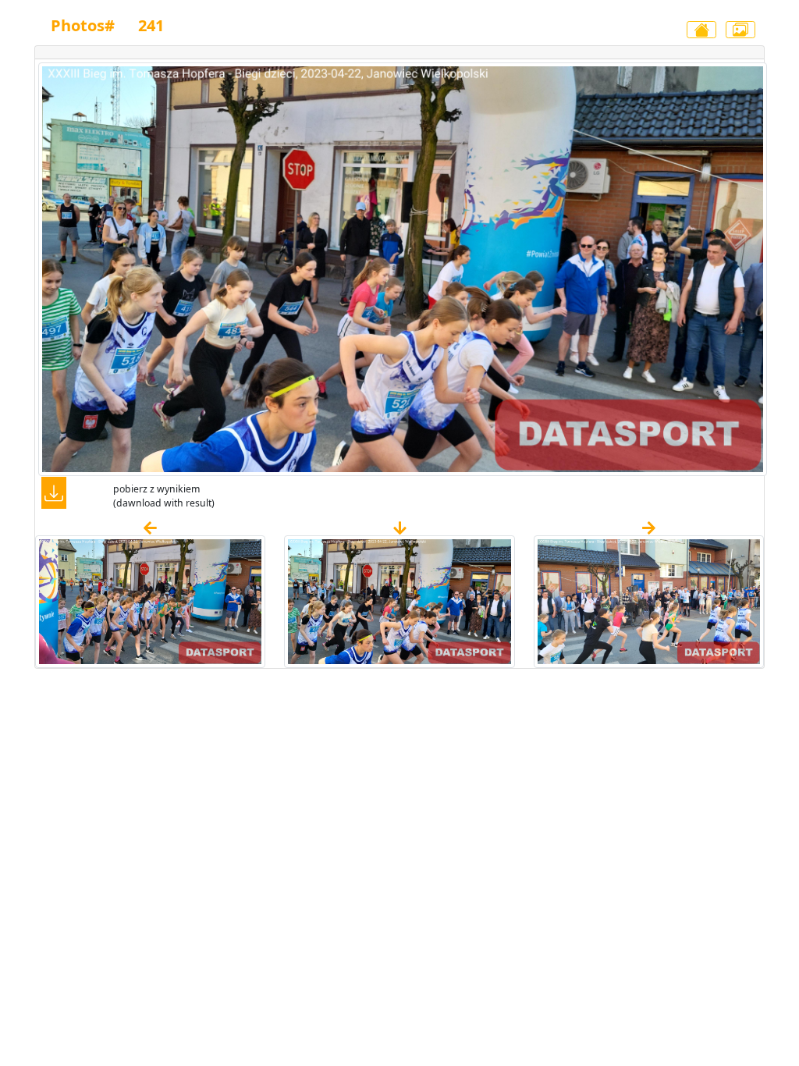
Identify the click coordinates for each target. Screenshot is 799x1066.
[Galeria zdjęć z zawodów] (740, 29)
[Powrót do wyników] (701, 29)
